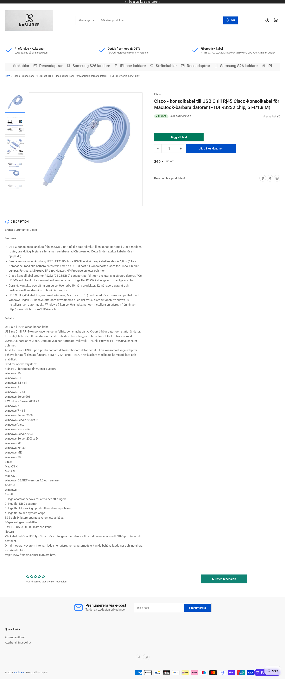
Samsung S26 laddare (88, 65)
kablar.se (19, 672)
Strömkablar (15, 65)
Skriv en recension (224, 579)
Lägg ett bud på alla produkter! (31, 52)
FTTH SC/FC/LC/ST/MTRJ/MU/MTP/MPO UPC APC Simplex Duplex (238, 52)
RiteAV (157, 94)
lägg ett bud (179, 138)
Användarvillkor (15, 637)
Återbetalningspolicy (18, 642)
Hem (7, 75)
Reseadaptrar (48, 65)
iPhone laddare (130, 65)
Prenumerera (197, 608)
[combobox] (168, 20)
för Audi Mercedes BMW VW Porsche (128, 52)
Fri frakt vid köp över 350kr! (142, 1)
